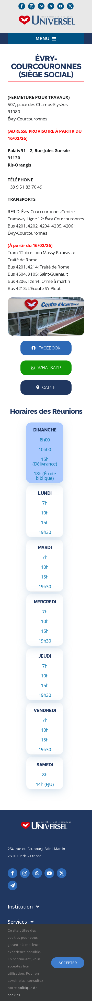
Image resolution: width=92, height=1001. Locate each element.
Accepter (68, 962)
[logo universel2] (46, 17)
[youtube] (60, 6)
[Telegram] (50, 6)
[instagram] (31, 6)
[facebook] (21, 6)
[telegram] (12, 885)
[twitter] (70, 6)
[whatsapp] (41, 6)
